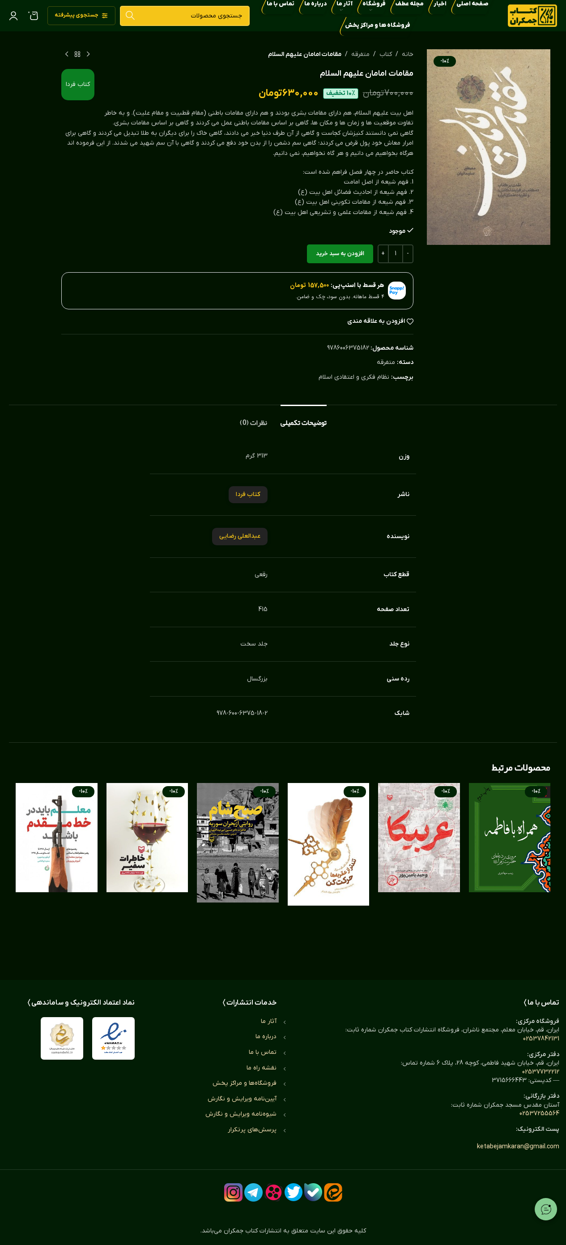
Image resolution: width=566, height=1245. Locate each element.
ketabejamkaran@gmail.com (518, 1146)
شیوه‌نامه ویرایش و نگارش (241, 1114)
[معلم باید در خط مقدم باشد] (57, 872)
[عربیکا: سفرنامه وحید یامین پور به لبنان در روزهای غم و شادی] (419, 872)
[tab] (304, 418)
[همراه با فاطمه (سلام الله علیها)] (510, 872)
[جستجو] (130, 16)
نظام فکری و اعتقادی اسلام (354, 377)
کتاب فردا (78, 84)
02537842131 (541, 1039)
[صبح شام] (238, 872)
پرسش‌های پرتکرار (252, 1129)
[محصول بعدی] (66, 54)
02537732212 (540, 1072)
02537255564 (539, 1113)
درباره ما (266, 1036)
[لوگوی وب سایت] (532, 15)
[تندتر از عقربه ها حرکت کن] (329, 872)
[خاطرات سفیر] (147, 872)
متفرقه (360, 54)
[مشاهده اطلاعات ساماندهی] (62, 1038)
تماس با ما (263, 1052)
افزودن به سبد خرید (340, 253)
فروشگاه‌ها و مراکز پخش (245, 1083)
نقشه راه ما (262, 1068)
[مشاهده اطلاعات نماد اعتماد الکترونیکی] (113, 1038)
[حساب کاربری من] (13, 16)
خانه (407, 54)
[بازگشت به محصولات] (77, 54)
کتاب (385, 54)
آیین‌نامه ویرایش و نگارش (242, 1099)
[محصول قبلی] (88, 54)
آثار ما (269, 1021)
